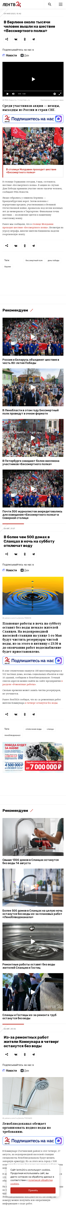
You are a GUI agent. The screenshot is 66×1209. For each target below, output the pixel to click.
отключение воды (34, 729)
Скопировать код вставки (52, 100)
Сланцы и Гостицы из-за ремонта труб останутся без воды (29, 1017)
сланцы (50, 729)
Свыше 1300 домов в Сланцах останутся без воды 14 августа (30, 861)
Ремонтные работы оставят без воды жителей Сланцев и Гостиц (28, 966)
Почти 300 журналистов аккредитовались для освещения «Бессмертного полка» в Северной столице (32, 515)
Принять (33, 1190)
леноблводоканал (12, 735)
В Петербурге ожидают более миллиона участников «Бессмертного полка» (30, 462)
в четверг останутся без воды (41, 702)
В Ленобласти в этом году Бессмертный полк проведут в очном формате (30, 412)
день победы (53, 260)
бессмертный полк (34, 260)
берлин (7, 266)
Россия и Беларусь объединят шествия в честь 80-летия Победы (30, 361)
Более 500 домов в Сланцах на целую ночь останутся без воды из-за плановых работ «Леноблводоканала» (32, 914)
